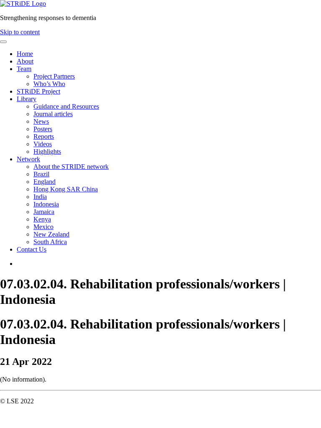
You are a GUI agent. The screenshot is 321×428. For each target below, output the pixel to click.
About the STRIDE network (71, 166)
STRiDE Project (38, 91)
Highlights (47, 151)
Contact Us (31, 249)
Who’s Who (49, 83)
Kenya (42, 219)
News (41, 121)
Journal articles (53, 113)
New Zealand (51, 234)
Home (25, 53)
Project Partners (54, 76)
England (44, 181)
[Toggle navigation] (3, 42)
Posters (42, 128)
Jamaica (43, 211)
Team (24, 68)
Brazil (41, 174)
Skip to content (20, 32)
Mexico (43, 226)
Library (26, 98)
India (40, 196)
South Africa (50, 241)
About (25, 61)
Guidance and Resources (66, 106)
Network (28, 159)
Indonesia (46, 204)
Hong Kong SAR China (65, 189)
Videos (42, 144)
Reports (43, 136)
